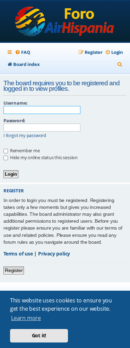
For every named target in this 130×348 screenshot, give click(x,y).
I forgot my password (24, 135)
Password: (14, 120)
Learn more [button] (26, 318)
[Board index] (65, 21)
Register (14, 270)
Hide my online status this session (43, 157)
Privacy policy (54, 253)
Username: (15, 103)
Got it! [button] (39, 335)
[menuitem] (22, 52)
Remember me (24, 150)
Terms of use (18, 253)
